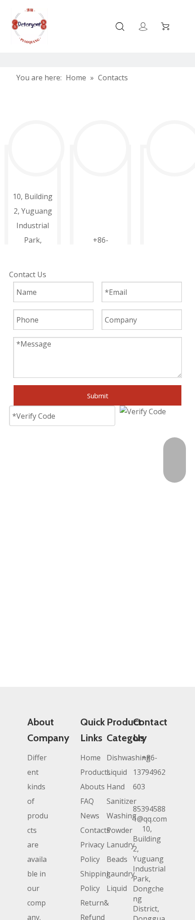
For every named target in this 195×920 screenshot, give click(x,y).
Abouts (92, 787)
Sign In (143, 26)
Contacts (95, 830)
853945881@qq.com (150, 814)
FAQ (87, 801)
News (89, 816)
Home (90, 758)
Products (95, 772)
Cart (167, 26)
